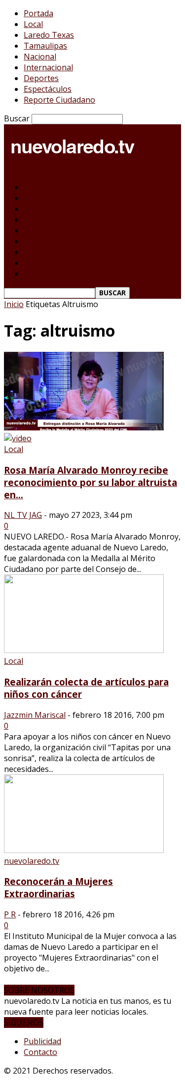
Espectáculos (48, 89)
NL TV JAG (23, 515)
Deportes (41, 78)
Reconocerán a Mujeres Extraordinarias (58, 887)
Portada (38, 13)
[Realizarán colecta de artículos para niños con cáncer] (84, 650)
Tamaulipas (45, 45)
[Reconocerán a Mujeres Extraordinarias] (84, 850)
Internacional (48, 67)
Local (33, 24)
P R (10, 914)
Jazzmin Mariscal (35, 715)
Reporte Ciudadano (59, 99)
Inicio (14, 304)
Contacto (40, 1052)
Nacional (40, 56)
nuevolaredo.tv (31, 860)
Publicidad (42, 1041)
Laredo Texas (49, 34)
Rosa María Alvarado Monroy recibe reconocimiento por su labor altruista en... (90, 482)
